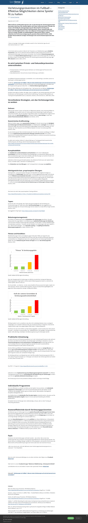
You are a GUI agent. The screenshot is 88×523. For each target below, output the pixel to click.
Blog (58, 2)
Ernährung (60, 15)
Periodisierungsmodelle (64, 18)
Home (42, 2)
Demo (64, 2)
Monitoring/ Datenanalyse (64, 17)
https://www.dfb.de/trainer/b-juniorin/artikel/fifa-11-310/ (34, 366)
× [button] (86, 515)
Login (70, 2)
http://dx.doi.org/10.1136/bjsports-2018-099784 (19, 504)
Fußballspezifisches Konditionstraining (67, 20)
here (25, 517)
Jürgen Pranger (15, 17)
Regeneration (61, 28)
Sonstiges (60, 29)
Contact (51, 2)
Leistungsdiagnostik (63, 12)
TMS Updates (61, 26)
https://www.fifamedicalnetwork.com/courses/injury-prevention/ (23, 490)
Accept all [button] (71, 518)
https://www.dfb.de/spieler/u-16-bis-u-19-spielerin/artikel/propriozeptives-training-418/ (29, 194)
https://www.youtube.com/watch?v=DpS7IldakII (33, 211)
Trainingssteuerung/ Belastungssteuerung (68, 14)
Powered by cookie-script (7, 521)
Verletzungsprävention (63, 11)
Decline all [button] (78, 518)
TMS (59, 21)
